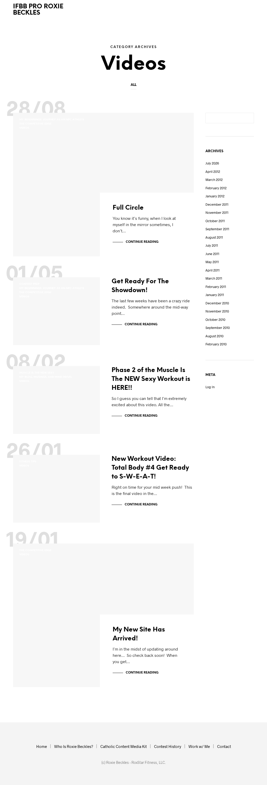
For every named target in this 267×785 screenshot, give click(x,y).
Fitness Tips (27, 461)
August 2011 (214, 237)
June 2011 (212, 254)
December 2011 (216, 204)
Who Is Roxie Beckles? (73, 746)
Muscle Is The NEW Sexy (36, 372)
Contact (224, 746)
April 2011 (212, 270)
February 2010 (216, 344)
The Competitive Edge (35, 123)
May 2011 (212, 262)
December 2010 (217, 303)
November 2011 (216, 212)
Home (41, 746)
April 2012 (212, 171)
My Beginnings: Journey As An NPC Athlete (51, 119)
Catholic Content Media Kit (123, 746)
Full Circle (128, 208)
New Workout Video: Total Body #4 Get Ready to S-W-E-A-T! (150, 468)
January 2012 (214, 196)
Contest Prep (29, 284)
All (133, 85)
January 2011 (214, 295)
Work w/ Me (199, 746)
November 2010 (217, 311)
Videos (24, 128)
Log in (210, 387)
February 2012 (216, 188)
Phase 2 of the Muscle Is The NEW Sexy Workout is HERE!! (151, 379)
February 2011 (215, 287)
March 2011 (213, 278)
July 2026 (212, 163)
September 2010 (217, 328)
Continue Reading (142, 242)
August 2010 (214, 336)
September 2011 (217, 229)
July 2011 (211, 245)
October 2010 (215, 319)
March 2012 (214, 180)
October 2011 (215, 221)
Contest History (167, 746)
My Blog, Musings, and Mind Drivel (45, 377)
